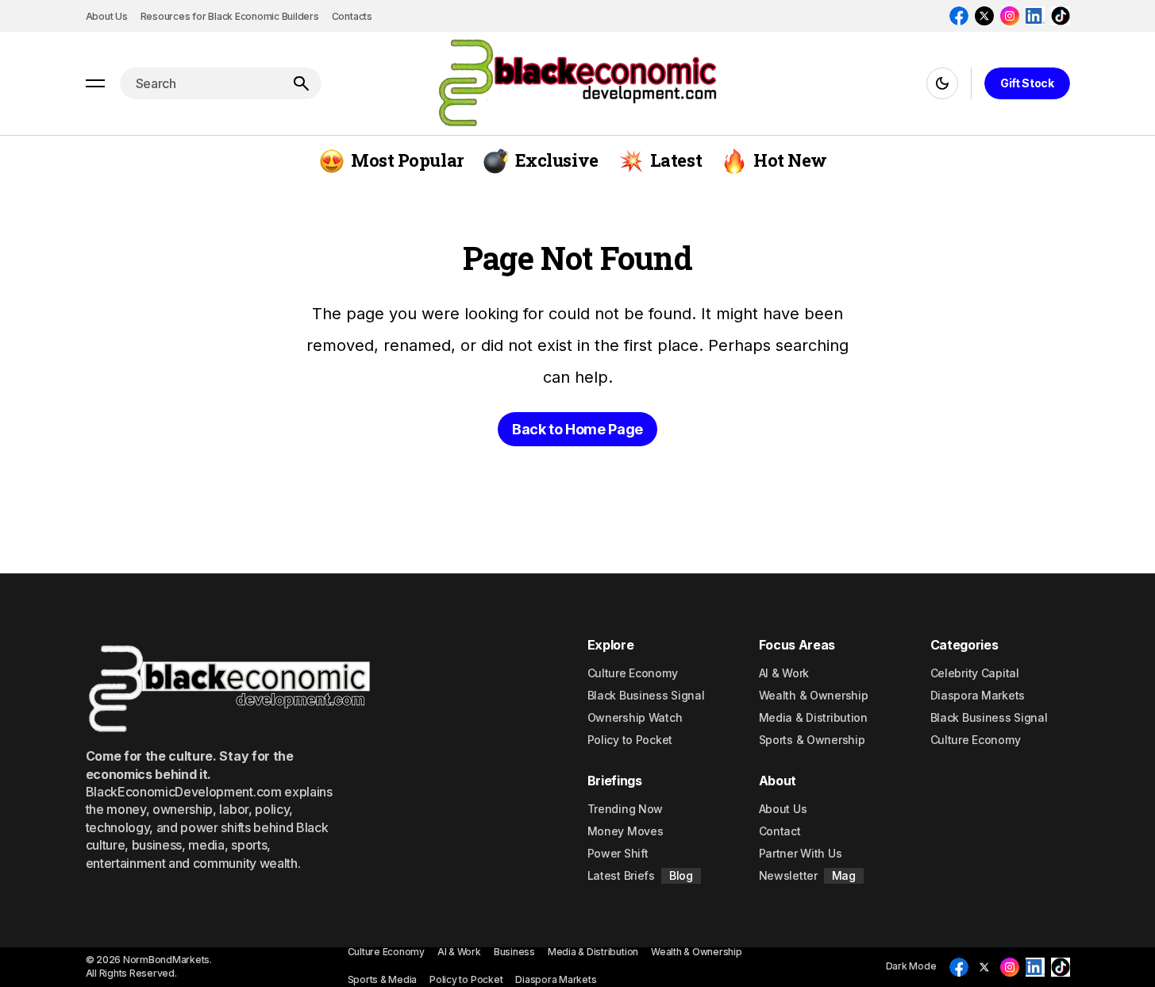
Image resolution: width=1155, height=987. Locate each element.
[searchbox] (200, 83)
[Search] (300, 83)
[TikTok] (1060, 16)
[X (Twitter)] (984, 16)
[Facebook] (959, 16)
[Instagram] (1009, 16)
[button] (95, 83)
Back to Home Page (577, 429)
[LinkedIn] (1035, 16)
